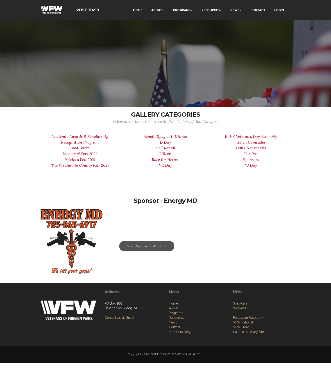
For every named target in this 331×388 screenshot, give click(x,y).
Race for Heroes (165, 159)
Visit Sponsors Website (146, 246)
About (173, 308)
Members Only (180, 332)
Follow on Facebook (248, 317)
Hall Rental (165, 148)
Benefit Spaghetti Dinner (165, 136)
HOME (137, 10)
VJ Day (251, 165)
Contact (174, 327)
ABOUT (156, 10)
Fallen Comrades (250, 142)
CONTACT (257, 10)
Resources (176, 317)
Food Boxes (79, 148)
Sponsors (251, 159)
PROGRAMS (181, 10)
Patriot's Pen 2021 (79, 159)
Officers (165, 153)
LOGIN (279, 10)
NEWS (234, 10)
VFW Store (241, 327)
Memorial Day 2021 (80, 153)
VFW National (243, 322)
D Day (165, 142)
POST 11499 (87, 10)
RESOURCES (211, 10)
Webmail (239, 308)
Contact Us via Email (119, 317)
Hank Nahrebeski (251, 148)
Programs (176, 313)
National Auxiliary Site (248, 332)
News (173, 322)
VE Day (165, 165)
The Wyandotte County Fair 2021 (80, 165)
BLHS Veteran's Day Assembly (251, 136)
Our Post (251, 153)
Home (173, 303)
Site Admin (241, 303)
